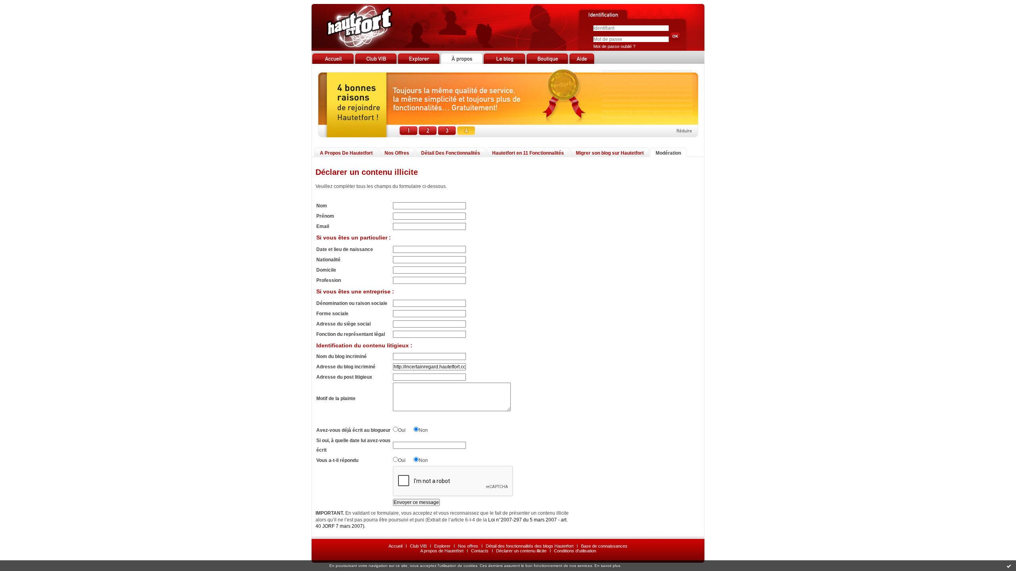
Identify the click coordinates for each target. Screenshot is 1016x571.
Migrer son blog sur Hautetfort (610, 153)
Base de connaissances (604, 546)
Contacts (480, 550)
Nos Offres (397, 153)
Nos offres (468, 546)
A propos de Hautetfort (442, 550)
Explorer (442, 546)
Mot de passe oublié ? (614, 46)
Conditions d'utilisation (575, 550)
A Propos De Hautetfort (346, 153)
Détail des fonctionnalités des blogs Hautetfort (529, 546)
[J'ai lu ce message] (1009, 566)
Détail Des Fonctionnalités (450, 153)
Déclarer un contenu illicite (521, 550)
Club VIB (418, 546)
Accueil (395, 546)
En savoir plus (607, 565)
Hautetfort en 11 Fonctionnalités (528, 153)
